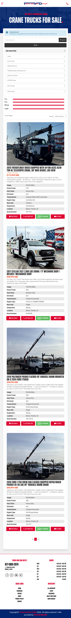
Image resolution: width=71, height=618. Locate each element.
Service (19, 593)
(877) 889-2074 (29, 216)
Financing (19, 591)
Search (63, 40)
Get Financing (44, 216)
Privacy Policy (19, 599)
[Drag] (12, 99)
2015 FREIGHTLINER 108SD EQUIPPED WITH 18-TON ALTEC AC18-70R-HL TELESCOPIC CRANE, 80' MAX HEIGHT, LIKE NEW (34, 169)
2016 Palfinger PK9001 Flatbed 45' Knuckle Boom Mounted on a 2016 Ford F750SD (35, 378)
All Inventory (51, 588)
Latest (51, 591)
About (19, 596)
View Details (14, 216)
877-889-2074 (11, 564)
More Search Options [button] (11, 51)
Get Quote (58, 216)
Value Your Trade (51, 596)
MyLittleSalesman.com (40, 615)
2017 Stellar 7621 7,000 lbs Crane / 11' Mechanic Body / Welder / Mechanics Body (33, 273)
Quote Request (51, 599)
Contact (19, 601)
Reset (36, 45)
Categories (51, 593)
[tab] (35, 51)
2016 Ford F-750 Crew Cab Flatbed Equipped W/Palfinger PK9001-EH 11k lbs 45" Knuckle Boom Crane (34, 483)
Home (19, 588)
